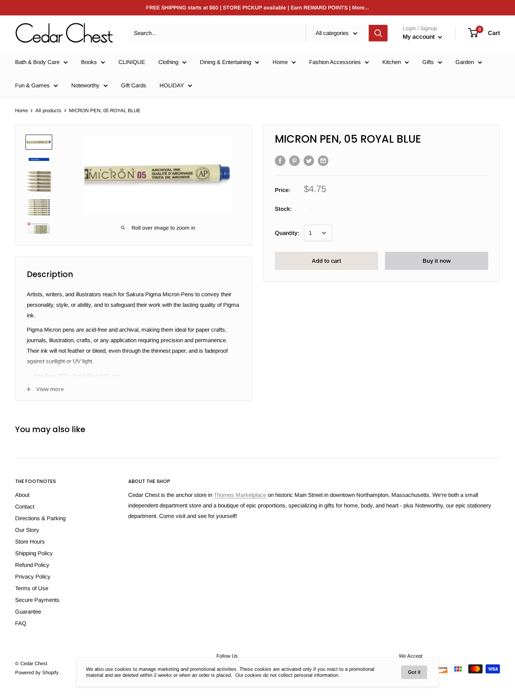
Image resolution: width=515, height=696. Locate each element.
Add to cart (326, 260)
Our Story (27, 530)
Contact (24, 506)
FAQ (20, 623)
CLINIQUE (131, 62)
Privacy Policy (33, 576)
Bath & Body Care (37, 62)
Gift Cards (133, 85)
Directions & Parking (40, 518)
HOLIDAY (171, 85)
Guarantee (28, 611)
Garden (464, 62)
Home (280, 62)
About (22, 495)
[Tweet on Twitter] (308, 160)
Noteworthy (85, 85)
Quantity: (287, 233)
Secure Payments (37, 600)
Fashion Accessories (335, 62)
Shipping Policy (34, 553)
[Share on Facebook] (280, 160)
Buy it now (437, 260)
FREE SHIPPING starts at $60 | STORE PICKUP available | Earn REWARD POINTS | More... (257, 8)
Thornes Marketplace (240, 495)
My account (419, 37)
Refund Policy (32, 565)
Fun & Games (32, 85)
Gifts (428, 62)
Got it (414, 672)
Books (89, 62)
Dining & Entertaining (225, 62)
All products (48, 110)
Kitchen (391, 62)
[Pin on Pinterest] (294, 160)
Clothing (168, 62)
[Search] (378, 33)
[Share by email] (323, 160)
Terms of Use (31, 588)
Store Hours (30, 541)
